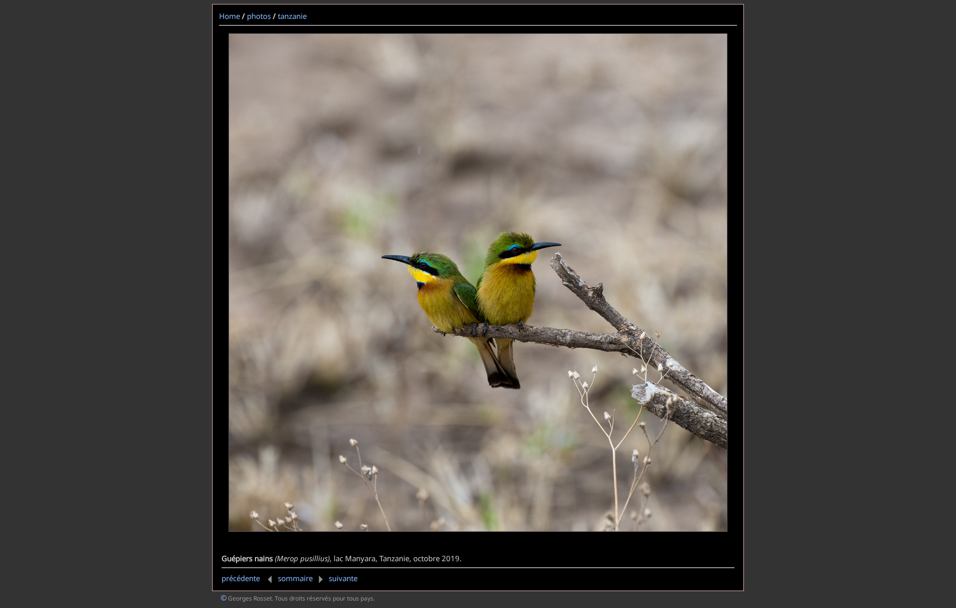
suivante (343, 578)
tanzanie (292, 16)
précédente (242, 578)
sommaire (295, 578)
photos (259, 16)
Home (229, 16)
